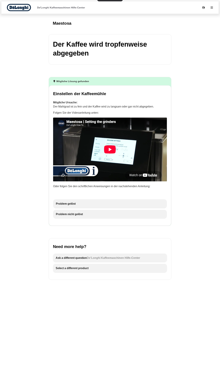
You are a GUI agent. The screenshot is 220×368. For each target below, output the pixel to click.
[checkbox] (110, 203)
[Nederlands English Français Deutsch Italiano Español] (203, 7)
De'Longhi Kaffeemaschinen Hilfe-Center (61, 7)
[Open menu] (212, 7)
